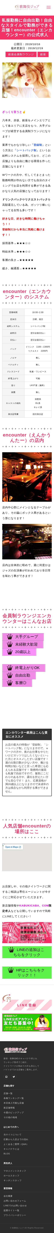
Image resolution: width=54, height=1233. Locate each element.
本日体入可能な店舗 (14, 1103)
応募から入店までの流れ (16, 1139)
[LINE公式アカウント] (6, 1076)
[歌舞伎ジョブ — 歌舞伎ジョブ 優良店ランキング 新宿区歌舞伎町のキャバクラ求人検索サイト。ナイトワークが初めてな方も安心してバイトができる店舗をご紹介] (27, 7)
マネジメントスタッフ (15, 1171)
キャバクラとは (11, 1149)
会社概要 (8, 1196)
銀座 (43, 54)
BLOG (7, 1154)
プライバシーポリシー (15, 1215)
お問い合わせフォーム (15, 1201)
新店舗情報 (9, 1108)
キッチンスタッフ (13, 1180)
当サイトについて (13, 1134)
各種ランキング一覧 (14, 1098)
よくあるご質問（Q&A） (16, 1144)
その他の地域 (10, 1117)
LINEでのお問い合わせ (15, 1206)
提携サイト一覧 (11, 1210)
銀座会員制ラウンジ (21, 54)
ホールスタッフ (11, 1176)
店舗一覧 (8, 1093)
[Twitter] (13, 1076)
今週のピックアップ (14, 1112)
